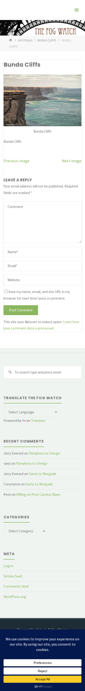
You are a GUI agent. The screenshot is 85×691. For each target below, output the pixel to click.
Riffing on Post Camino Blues (38, 494)
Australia (25, 40)
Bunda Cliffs (47, 40)
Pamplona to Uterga (44, 453)
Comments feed (16, 586)
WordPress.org (15, 596)
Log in (8, 566)
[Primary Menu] (76, 10)
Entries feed (13, 576)
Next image (71, 160)
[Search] (10, 372)
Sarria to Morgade (42, 474)
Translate (38, 420)
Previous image (17, 160)
